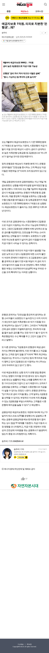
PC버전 (29, 644)
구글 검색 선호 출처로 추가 (14, 41)
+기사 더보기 (42, 449)
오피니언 (39, 11)
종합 (8, 11)
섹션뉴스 (24, 11)
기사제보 (20, 644)
